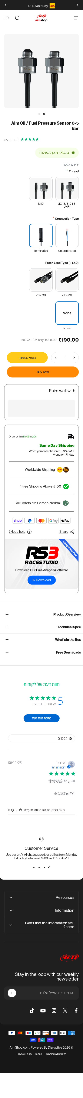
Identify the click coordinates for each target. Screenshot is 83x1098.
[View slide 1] (49, 867)
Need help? (17, 532)
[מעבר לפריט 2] (39, 113)
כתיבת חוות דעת (41, 718)
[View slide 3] (39, 867)
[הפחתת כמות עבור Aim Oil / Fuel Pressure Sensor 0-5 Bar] (74, 357)
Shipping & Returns (55, 1054)
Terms (38, 1054)
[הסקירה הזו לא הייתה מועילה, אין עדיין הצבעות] (12, 810)
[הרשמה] (12, 993)
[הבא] (6, 5)
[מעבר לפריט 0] (44, 113)
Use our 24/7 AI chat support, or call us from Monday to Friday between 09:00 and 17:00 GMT (41, 856)
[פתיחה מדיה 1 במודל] (41, 71)
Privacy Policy (24, 1054)
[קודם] (77, 5)
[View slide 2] (44, 867)
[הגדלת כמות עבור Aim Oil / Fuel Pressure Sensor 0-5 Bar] (55, 357)
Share (63, 532)
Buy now (43, 372)
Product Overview (67, 614)
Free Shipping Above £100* (40, 486)
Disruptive (55, 1047)
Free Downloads (68, 652)
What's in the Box (68, 640)
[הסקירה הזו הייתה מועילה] (20, 810)
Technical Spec (69, 627)
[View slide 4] (33, 867)
